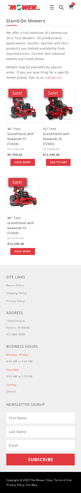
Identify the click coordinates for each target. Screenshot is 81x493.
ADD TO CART (58, 162)
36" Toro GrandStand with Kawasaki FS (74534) (20, 136)
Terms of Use (63, 480)
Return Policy (15, 285)
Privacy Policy (15, 301)
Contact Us (53, 77)
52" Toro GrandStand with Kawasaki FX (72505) (56, 136)
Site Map (31, 485)
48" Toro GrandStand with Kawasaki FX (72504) (20, 225)
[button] (52, 7)
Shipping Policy (16, 293)
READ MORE (22, 162)
